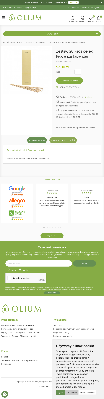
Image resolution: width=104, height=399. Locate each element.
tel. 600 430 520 (8, 7)
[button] (72, 19)
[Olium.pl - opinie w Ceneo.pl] (17, 215)
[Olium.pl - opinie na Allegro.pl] (17, 203)
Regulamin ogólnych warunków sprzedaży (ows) (73, 329)
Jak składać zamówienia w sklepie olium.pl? (19, 360)
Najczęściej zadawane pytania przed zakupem (20, 332)
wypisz (25, 270)
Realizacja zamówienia (62, 336)
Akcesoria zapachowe (76, 127)
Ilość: (58, 72)
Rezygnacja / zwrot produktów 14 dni (17, 329)
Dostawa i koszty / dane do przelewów (17, 325)
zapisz (13, 270)
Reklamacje (6, 364)
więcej (89, 97)
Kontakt (4, 357)
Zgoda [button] (60, 392)
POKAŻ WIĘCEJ (52, 293)
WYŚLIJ (84, 263)
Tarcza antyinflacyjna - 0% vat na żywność (18, 336)
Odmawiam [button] (72, 392)
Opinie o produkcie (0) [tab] (63, 140)
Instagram (95, 7)
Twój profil (57, 325)
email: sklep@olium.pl (26, 7)
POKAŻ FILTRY (52, 33)
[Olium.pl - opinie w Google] (17, 191)
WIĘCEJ (72, 2)
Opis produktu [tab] (37, 140)
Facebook (85, 7)
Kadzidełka (90, 127)
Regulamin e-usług (61, 332)
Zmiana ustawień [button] (87, 392)
